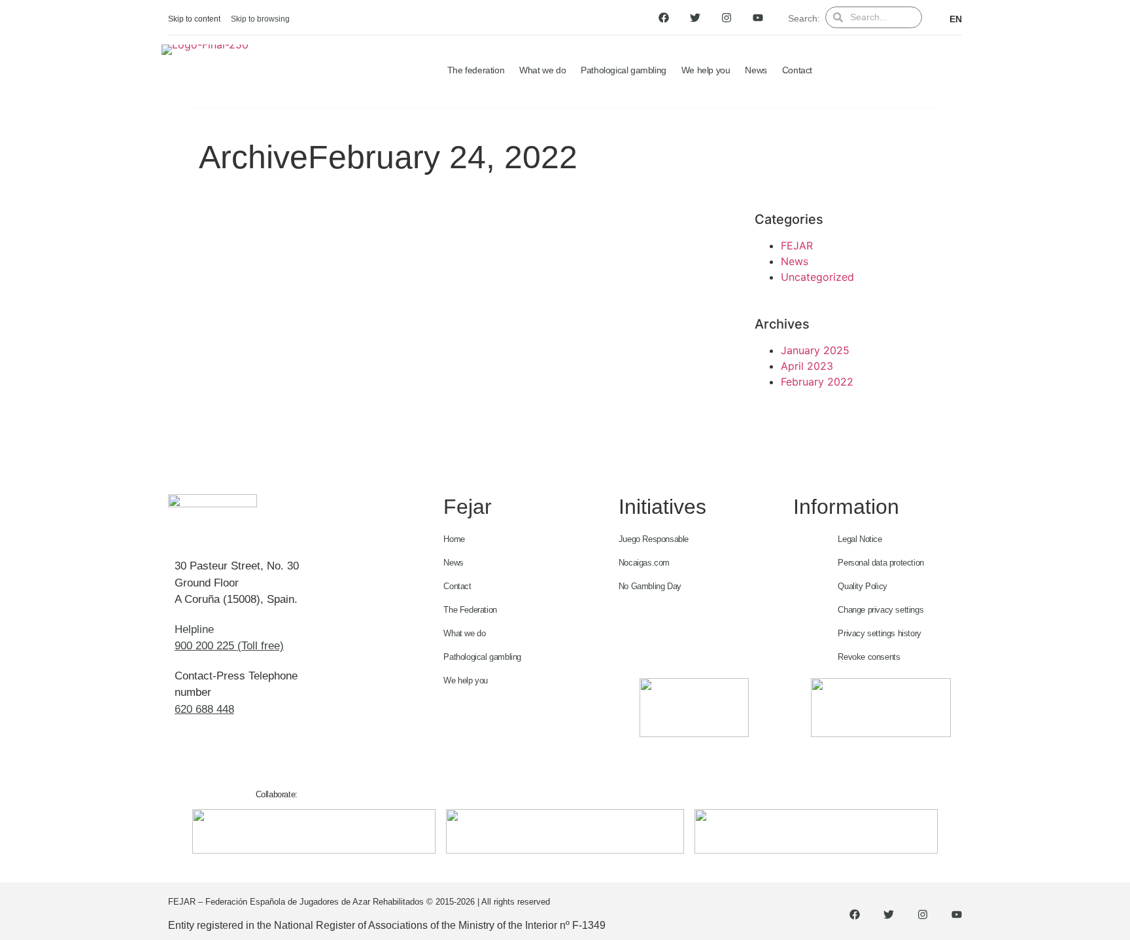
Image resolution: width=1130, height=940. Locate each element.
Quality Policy (862, 586)
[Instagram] (726, 17)
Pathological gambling (623, 70)
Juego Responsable (654, 539)
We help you (705, 70)
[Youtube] (757, 17)
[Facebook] (663, 17)
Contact (797, 70)
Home (453, 539)
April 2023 (807, 365)
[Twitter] (695, 17)
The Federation (469, 610)
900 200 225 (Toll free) (229, 646)
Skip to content (194, 19)
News (755, 70)
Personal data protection (880, 563)
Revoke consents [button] (869, 657)
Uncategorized (817, 276)
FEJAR (797, 245)
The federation (475, 70)
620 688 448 (204, 709)
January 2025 (815, 350)
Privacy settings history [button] (879, 633)
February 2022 (817, 381)
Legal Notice (860, 539)
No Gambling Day (650, 586)
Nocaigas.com (644, 563)
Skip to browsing (260, 19)
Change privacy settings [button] (880, 610)
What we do (542, 70)
